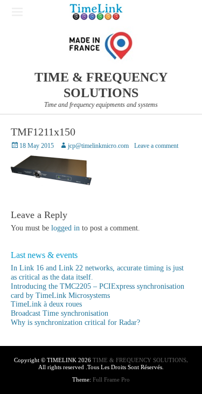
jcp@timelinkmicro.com (98, 146)
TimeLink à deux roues (46, 304)
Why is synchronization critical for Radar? (75, 322)
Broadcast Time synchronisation (59, 313)
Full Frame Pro (111, 379)
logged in (65, 228)
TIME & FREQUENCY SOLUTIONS (139, 360)
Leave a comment (156, 146)
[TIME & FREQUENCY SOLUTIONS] (96, 12)
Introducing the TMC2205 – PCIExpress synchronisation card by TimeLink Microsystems (97, 291)
